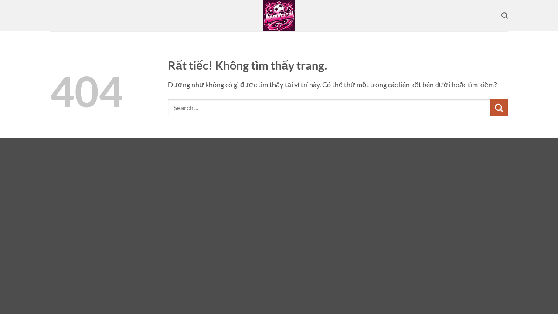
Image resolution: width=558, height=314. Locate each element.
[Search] (504, 15)
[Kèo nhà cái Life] (279, 15)
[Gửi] (499, 107)
